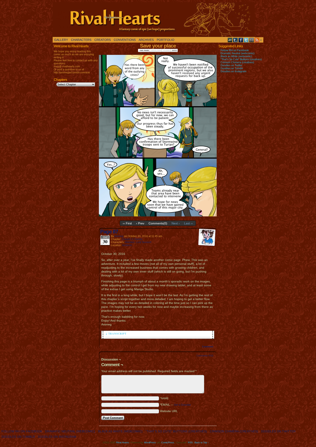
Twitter (246, 40)
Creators (102, 40)
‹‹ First (127, 223)
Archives (146, 40)
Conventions (125, 40)
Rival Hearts (154, 19)
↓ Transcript (116, 333)
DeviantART (230, 40)
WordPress (150, 442)
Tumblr (235, 40)
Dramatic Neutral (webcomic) (238, 53)
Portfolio (165, 40)
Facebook (241, 40)
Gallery (61, 40)
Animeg (118, 236)
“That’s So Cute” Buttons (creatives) (241, 59)
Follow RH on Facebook (235, 50)
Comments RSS (204, 355)
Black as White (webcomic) (236, 56)
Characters (81, 40)
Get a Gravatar (182, 404)
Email (251, 40)
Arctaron (127, 245)
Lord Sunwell (143, 242)
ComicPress (167, 442)
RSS (257, 40)
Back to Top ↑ (202, 442)
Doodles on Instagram (233, 71)
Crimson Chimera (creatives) (237, 62)
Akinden (130, 242)
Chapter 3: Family (132, 239)
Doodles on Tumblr (232, 68)
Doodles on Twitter (231, 65)
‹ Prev (140, 223)
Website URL (169, 411)
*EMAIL (175, 404)
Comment (208, 346)
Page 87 (109, 231)
